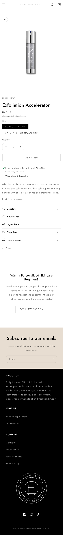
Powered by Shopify (43, 528)
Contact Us (11, 442)
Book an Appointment (16, 416)
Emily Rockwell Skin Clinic (28, 528)
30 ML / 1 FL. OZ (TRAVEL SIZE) (21, 133)
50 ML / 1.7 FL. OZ (15, 126)
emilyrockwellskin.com (45, 398)
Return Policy (12, 449)
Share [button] (8, 248)
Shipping (5, 116)
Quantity (6, 139)
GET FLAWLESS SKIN (31, 309)
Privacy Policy (12, 463)
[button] (3, 5)
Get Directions (13, 423)
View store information (17, 175)
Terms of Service (14, 456)
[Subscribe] (53, 359)
